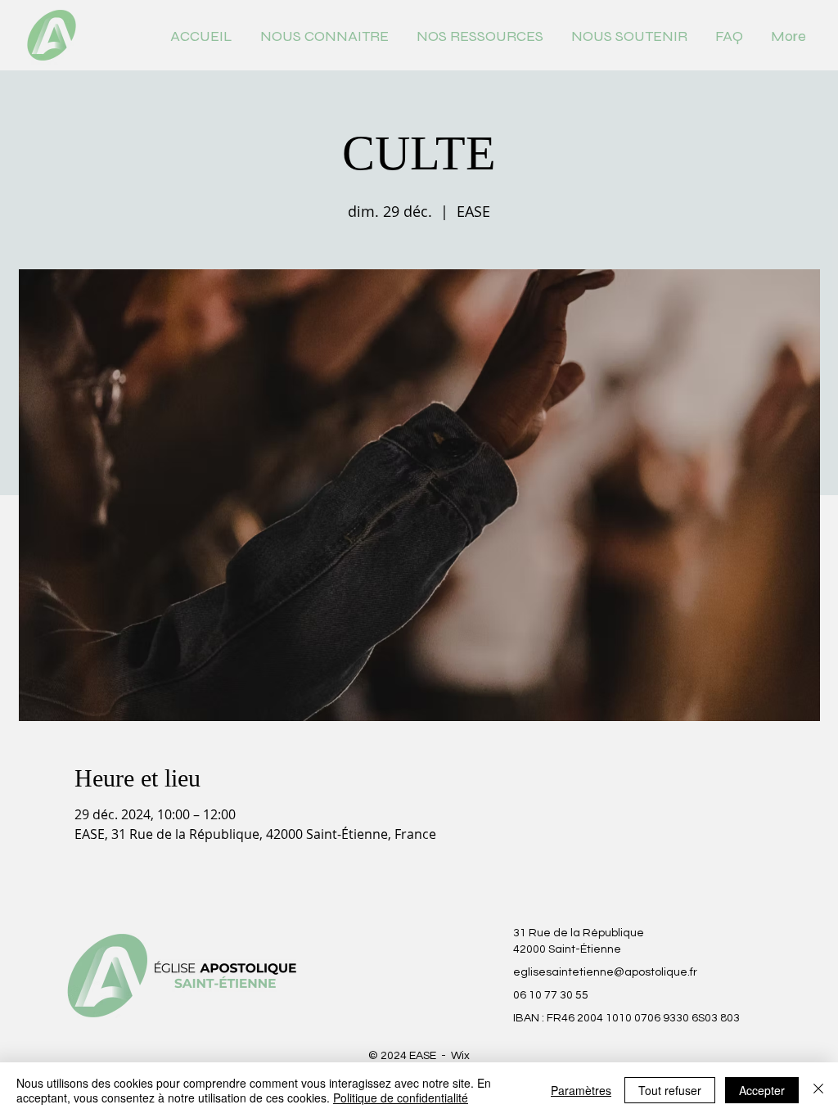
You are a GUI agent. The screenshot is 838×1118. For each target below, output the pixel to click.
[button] (324, 34)
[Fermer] (818, 1090)
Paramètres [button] (581, 1090)
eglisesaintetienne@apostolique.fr (605, 972)
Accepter (762, 1090)
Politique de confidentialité (400, 1097)
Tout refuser (669, 1090)
